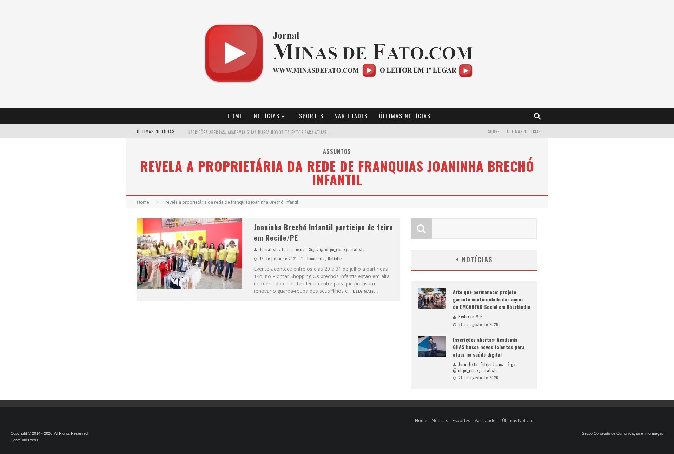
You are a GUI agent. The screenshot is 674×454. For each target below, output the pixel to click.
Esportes (310, 116)
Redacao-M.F (470, 316)
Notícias (267, 116)
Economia (316, 259)
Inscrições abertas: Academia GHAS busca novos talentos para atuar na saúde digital (274, 132)
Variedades (351, 116)
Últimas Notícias (405, 116)
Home (235, 116)
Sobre (494, 131)
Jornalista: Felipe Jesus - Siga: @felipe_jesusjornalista (312, 249)
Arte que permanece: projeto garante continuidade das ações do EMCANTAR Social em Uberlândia (491, 299)
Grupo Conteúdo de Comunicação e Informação (622, 433)
